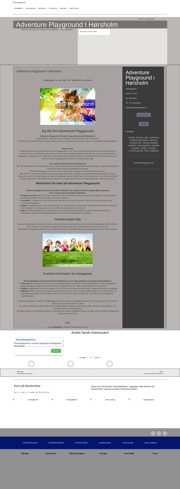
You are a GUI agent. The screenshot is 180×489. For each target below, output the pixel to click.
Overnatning (53, 8)
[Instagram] (153, 433)
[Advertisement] (51, 473)
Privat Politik (129, 453)
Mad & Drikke (74, 8)
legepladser (57, 327)
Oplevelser (63, 8)
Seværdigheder (31, 8)
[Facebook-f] (159, 433)
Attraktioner (42, 8)
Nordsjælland (18, 8)
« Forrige (82, 357)
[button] (144, 115)
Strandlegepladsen (26, 339)
